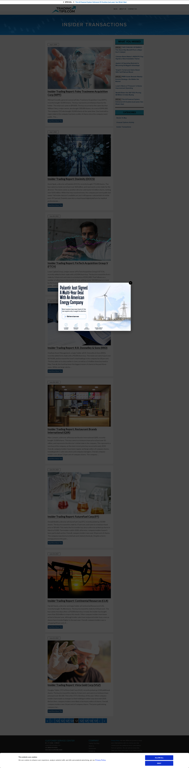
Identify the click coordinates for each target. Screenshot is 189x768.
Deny (159, 763)
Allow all (159, 758)
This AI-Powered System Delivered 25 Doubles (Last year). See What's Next (101, 2)
